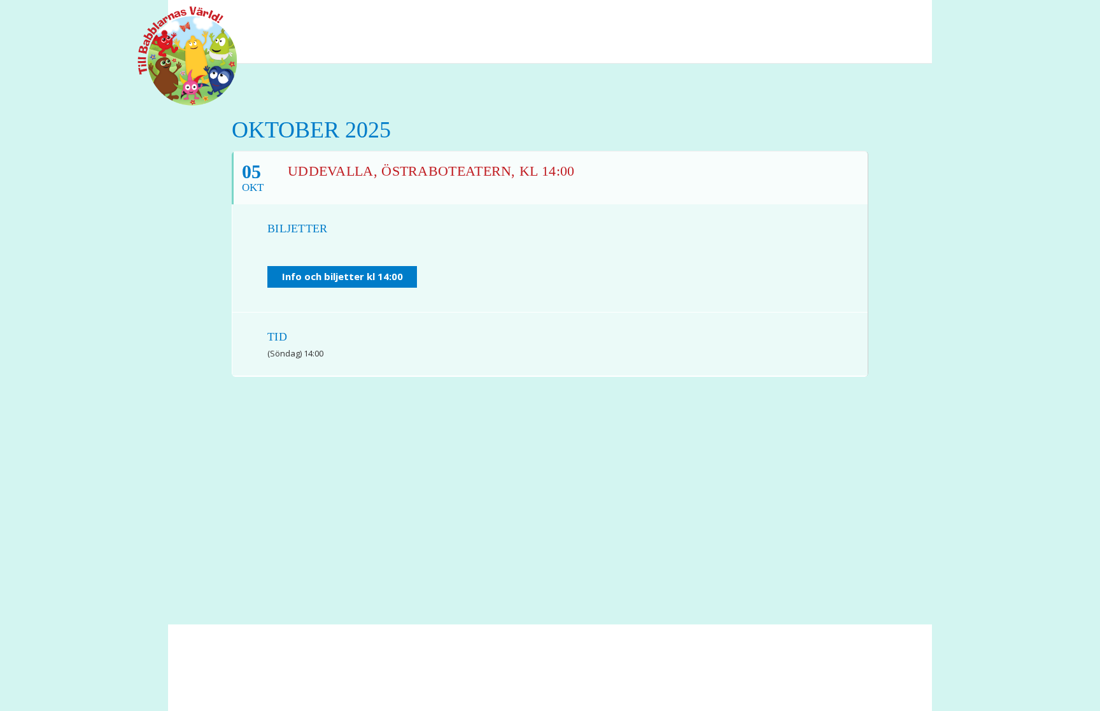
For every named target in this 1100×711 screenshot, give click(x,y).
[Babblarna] (177, 56)
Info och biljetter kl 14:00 (342, 276)
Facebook (853, 18)
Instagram (900, 18)
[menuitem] (853, 18)
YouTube (877, 18)
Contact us (441, 673)
